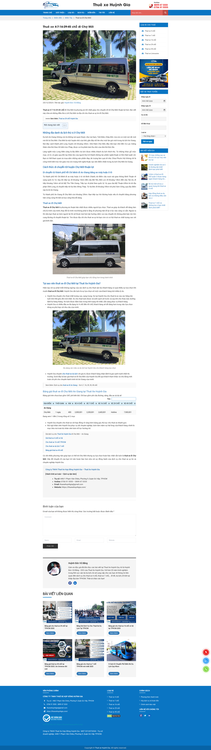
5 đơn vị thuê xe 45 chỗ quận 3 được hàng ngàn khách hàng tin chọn (157, 176)
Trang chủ (47, 13)
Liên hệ (112, 13)
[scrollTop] (205, 745)
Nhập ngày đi (145, 97)
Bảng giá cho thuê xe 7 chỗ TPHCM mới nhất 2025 (86, 665)
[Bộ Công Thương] (73, 718)
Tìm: (109, 399)
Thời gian (59, 403)
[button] (63, 126)
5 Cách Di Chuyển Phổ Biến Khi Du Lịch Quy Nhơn (120, 665)
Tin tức (102, 13)
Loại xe (71, 13)
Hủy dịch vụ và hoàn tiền (150, 701)
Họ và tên (144, 115)
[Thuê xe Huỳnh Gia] (50, 5)
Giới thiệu (60, 13)
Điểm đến (91, 13)
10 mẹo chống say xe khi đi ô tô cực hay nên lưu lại (157, 157)
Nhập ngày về (146, 106)
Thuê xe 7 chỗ (150, 35)
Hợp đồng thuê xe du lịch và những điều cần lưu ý (157, 195)
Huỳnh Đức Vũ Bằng (72, 103)
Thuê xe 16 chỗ (150, 40)
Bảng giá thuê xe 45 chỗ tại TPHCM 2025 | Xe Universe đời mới (56, 666)
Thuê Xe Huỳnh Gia (64, 434)
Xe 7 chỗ (90, 403)
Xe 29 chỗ (115, 403)
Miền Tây (68, 18)
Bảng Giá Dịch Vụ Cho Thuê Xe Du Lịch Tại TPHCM (89, 627)
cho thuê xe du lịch (70, 374)
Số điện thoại (145, 124)
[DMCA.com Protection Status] (121, 716)
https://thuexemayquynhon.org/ (70, 724)
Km (69, 403)
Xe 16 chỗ (102, 403)
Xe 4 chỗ (78, 403)
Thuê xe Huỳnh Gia (102, 748)
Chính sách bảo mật (148, 704)
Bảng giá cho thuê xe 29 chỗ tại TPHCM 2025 (56, 627)
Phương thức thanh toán (149, 697)
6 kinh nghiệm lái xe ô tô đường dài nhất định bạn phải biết (157, 167)
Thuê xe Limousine (152, 53)
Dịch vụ (81, 13)
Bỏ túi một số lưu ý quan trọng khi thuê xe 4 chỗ (157, 186)
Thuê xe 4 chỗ (150, 31)
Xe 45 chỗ (128, 403)
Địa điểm (47, 403)
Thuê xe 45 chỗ (150, 49)
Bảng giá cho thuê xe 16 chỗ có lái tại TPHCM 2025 (121, 627)
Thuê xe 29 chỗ (150, 44)
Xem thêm (50, 633)
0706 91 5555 (161, 7)
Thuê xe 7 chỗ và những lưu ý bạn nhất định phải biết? (157, 205)
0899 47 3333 (161, 5)
